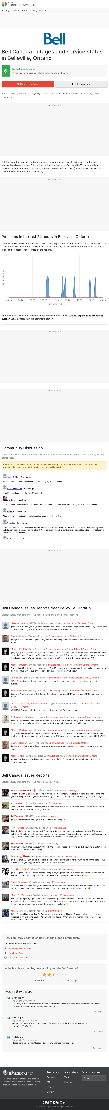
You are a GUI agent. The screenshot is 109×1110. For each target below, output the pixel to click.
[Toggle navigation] (105, 4)
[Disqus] (54, 505)
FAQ (49, 1082)
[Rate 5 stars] (64, 975)
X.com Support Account (20, 948)
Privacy (50, 1087)
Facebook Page (16, 953)
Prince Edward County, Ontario (82, 649)
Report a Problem (29, 84)
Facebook (69, 1082)
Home (4, 10)
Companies (15, 10)
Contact (50, 1092)
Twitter (67, 1077)
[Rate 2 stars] (49, 975)
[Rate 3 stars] (54, 975)
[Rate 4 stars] (59, 975)
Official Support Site (18, 957)
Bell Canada (29, 10)
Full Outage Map (83, 84)
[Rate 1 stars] (44, 975)
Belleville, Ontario (86, 623)
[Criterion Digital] (54, 1102)
